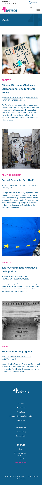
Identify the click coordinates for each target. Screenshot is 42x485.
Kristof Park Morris (13, 98)
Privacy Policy (21, 432)
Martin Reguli (10, 276)
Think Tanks (21, 412)
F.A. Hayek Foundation (28, 185)
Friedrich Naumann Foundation (21, 416)
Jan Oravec (9, 185)
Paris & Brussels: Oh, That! (18, 180)
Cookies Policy (21, 436)
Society (6, 80)
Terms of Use (21, 428)
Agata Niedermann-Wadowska (17, 357)
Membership (21, 408)
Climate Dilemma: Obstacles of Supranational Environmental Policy (20, 89)
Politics (6, 175)
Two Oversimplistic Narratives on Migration (19, 269)
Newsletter (21, 420)
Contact (21, 445)
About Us (21, 404)
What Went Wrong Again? (17, 351)
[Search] (31, 9)
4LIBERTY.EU (24, 476)
